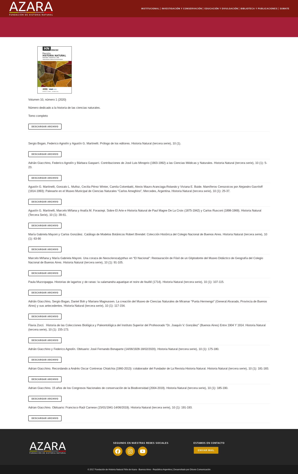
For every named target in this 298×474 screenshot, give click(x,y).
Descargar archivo (45, 126)
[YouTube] (142, 451)
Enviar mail (206, 450)
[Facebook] (117, 451)
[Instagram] (130, 451)
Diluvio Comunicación (200, 469)
